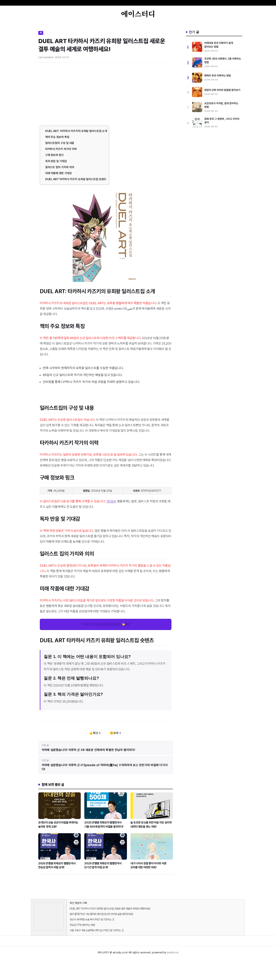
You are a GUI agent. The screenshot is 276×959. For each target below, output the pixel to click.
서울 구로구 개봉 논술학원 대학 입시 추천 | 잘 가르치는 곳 (97, 930)
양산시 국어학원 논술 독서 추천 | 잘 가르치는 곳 (92, 919)
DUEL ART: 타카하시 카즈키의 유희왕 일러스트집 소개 (76, 131)
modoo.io (173, 952)
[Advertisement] (105, 93)
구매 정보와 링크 (54, 155)
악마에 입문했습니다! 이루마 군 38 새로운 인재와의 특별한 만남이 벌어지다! (88, 750)
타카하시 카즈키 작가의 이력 (61, 149)
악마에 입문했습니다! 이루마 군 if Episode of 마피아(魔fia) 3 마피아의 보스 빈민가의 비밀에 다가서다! (104, 767)
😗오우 (115, 733)
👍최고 (95, 733)
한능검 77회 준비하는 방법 (82, 924)
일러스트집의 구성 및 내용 (59, 143)
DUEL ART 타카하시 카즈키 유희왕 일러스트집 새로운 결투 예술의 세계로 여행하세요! (110, 908)
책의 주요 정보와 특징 (57, 137)
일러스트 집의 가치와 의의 (59, 167)
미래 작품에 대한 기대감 (58, 173)
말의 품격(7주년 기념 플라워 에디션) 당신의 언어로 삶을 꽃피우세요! (101, 914)
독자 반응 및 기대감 (56, 161)
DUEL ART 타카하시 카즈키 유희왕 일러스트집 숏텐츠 (75, 179)
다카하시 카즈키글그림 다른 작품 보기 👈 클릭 (105, 624)
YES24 (111, 501)
